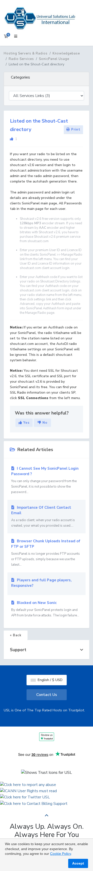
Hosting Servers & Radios (26, 53)
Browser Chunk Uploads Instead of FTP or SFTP (45, 553)
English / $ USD (49, 680)
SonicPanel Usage (54, 59)
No (44, 422)
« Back (15, 635)
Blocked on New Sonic (45, 609)
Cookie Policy (60, 854)
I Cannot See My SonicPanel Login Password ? (45, 480)
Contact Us (46, 694)
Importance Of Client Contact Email (43, 516)
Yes (26, 422)
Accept (78, 863)
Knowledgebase (66, 53)
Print (75, 129)
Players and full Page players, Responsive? (41, 583)
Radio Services (21, 59)
